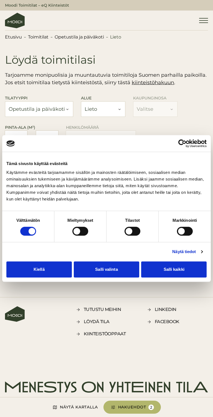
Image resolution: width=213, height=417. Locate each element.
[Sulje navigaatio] (203, 20)
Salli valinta (106, 269)
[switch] (80, 231)
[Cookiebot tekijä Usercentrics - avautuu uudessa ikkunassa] (182, 143)
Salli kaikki (174, 269)
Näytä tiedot (184, 251)
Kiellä (39, 269)
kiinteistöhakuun (153, 82)
